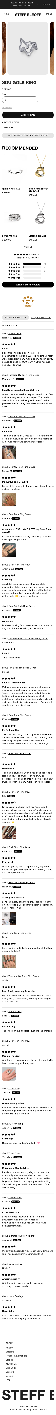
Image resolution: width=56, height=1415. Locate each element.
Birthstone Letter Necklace (38, 190)
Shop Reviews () (41, 317)
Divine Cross (15, 1197)
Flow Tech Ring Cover (19, 514)
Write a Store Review (28, 284)
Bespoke (10, 1384)
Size (4, 94)
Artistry (9, 1360)
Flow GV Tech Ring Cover (21, 605)
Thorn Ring (14, 1088)
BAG (49, 14)
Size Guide (7, 107)
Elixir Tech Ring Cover (19, 564)
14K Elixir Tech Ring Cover (22, 667)
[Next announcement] (37, 4)
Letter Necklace (38, 236)
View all (28, 246)
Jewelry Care (12, 1376)
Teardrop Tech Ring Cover (21, 416)
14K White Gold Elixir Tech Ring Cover (28, 638)
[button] (6, 14)
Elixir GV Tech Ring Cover (21, 466)
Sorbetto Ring (10, 236)
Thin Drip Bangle (11, 189)
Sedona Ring (15, 333)
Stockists (10, 1372)
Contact (9, 1388)
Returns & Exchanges (16, 1368)
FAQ (8, 1392)
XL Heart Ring (15, 1123)
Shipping (10, 1364)
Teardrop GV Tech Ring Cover (23, 374)
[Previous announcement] (5, 4)
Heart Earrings (15, 1296)
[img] (28, 254)
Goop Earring (15, 1263)
